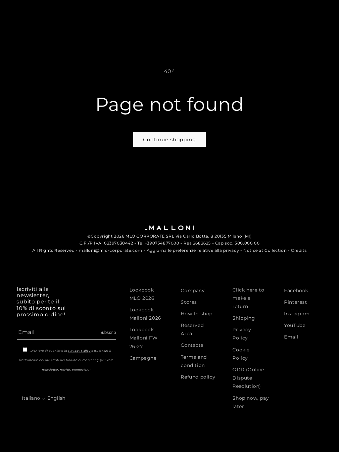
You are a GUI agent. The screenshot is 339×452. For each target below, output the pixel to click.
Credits (299, 250)
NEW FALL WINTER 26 (41, 32)
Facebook (296, 291)
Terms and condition (194, 361)
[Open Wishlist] (305, 13)
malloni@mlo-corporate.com (110, 250)
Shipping (243, 318)
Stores (189, 302)
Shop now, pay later (250, 402)
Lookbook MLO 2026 (142, 294)
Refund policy (198, 377)
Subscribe (108, 332)
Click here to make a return (248, 298)
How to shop (197, 314)
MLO (46, 9)
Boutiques (214, 32)
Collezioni (140, 32)
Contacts (192, 345)
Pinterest (295, 302)
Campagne (143, 358)
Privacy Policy (79, 350)
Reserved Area (192, 329)
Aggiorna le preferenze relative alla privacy (193, 250)
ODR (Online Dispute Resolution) (248, 378)
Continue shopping (169, 139)
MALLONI (27, 9)
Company (193, 291)
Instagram (297, 314)
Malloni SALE (95, 32)
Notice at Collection (265, 250)
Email (291, 337)
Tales (176, 32)
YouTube (294, 325)
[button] (269, 13)
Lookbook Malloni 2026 (145, 314)
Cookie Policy (241, 354)
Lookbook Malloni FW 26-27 (143, 338)
